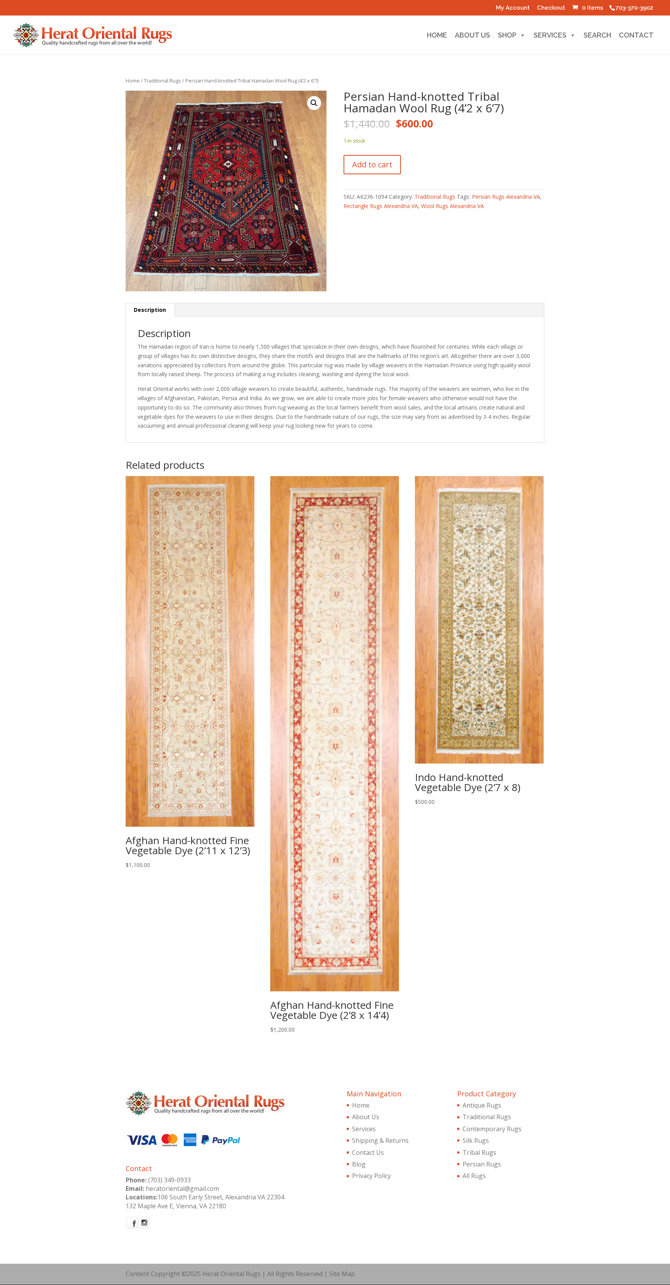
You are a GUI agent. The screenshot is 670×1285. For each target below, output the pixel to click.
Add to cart (372, 164)
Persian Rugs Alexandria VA (506, 196)
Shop (507, 36)
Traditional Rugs (162, 80)
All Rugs (474, 1175)
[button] (314, 103)
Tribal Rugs (479, 1152)
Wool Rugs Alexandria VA (452, 206)
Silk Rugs (476, 1140)
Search (597, 36)
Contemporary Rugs (492, 1129)
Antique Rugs (482, 1105)
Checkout (551, 8)
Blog (359, 1164)
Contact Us (368, 1152)
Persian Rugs (482, 1164)
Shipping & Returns (380, 1140)
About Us (472, 36)
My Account (513, 8)
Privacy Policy (371, 1175)
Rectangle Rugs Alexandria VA (381, 206)
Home (437, 36)
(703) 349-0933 (169, 1180)
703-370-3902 (634, 7)
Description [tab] (150, 309)
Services (550, 36)
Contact (636, 36)
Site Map (342, 1274)
